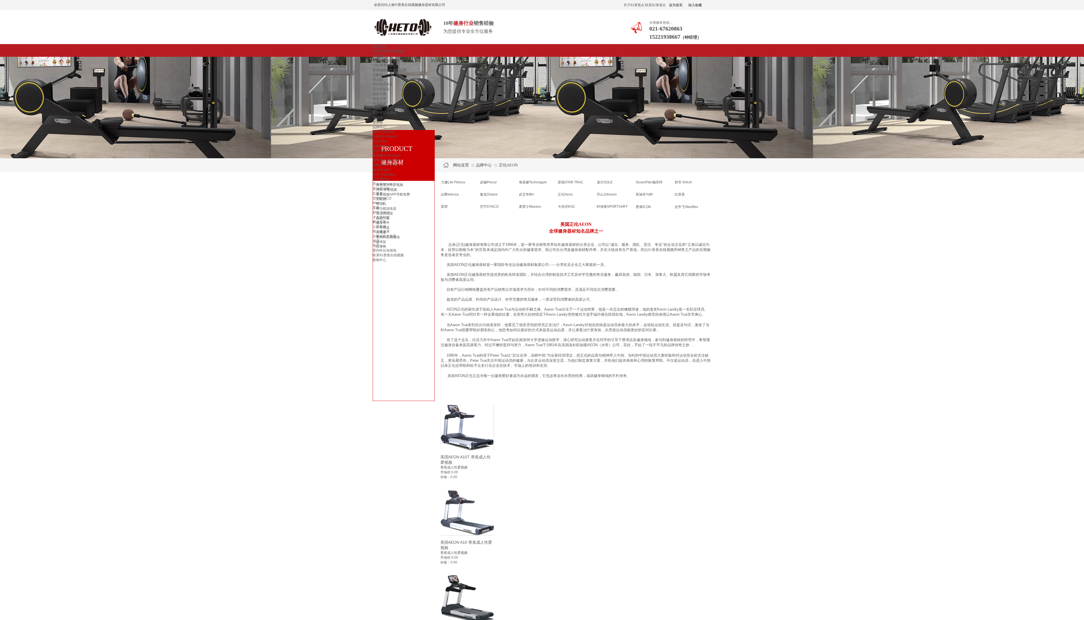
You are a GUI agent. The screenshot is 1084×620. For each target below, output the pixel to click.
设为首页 (676, 5)
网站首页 (379, 46)
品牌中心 (379, 127)
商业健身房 (381, 231)
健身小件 (379, 99)
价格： (445, 477)
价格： (445, 562)
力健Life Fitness (385, 136)
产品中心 (379, 56)
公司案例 (379, 227)
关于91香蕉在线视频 (388, 51)
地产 (376, 246)
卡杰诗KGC (381, 217)
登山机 (378, 80)
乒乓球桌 (379, 103)
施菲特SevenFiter (386, 160)
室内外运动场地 (384, 113)
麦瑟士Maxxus (384, 132)
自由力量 (379, 94)
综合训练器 (381, 89)
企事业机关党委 (384, 236)
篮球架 (378, 118)
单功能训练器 (383, 84)
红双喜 (378, 194)
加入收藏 (695, 5)
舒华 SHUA (381, 212)
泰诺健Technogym (387, 155)
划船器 (378, 75)
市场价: (445, 472)
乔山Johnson (383, 184)
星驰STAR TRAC (385, 165)
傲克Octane (381, 170)
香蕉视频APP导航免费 (389, 70)
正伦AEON (381, 179)
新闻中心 (379, 260)
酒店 (376, 241)
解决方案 (379, 222)
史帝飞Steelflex (384, 175)
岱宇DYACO (382, 198)
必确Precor (381, 146)
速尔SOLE (380, 151)
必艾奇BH (380, 141)
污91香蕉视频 (383, 65)
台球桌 (378, 108)
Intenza (378, 203)
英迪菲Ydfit (381, 189)
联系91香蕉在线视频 (388, 255)
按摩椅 (378, 122)
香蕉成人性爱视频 (386, 60)
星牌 (376, 208)
